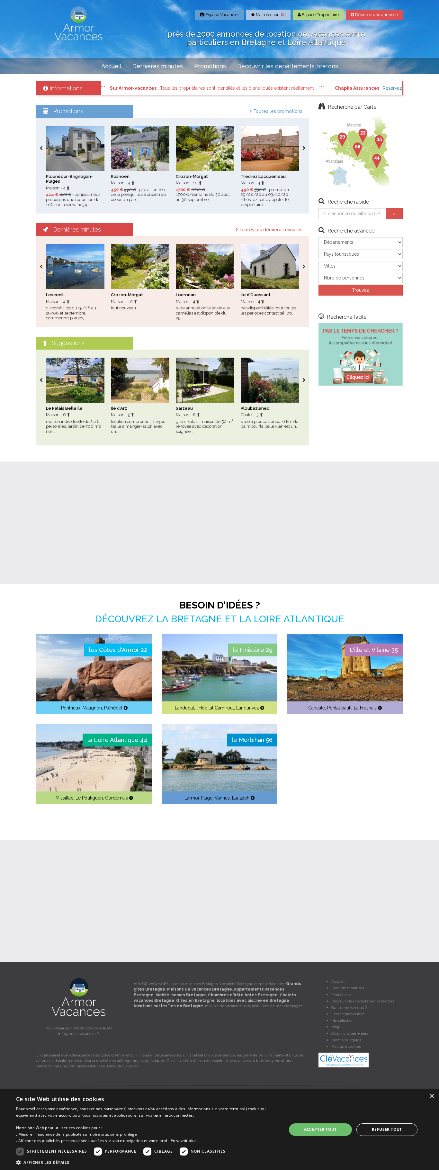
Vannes (222, 797)
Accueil (111, 66)
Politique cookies (346, 1046)
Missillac (64, 797)
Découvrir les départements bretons (287, 66)
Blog (335, 1027)
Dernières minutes (157, 66)
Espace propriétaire (348, 1014)
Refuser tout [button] (387, 1129)
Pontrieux (70, 707)
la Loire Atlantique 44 (117, 739)
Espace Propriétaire (320, 14)
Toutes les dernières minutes (270, 229)
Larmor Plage (198, 797)
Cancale (316, 707)
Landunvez (247, 707)
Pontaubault (339, 707)
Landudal (184, 707)
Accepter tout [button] (320, 1129)
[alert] (219, 1129)
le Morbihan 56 (252, 739)
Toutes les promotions (277, 111)
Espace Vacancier (221, 14)
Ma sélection (342, 1020)
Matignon (92, 707)
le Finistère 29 (253, 649)
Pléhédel (113, 707)
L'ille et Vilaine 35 (374, 649)
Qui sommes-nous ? (349, 1007)
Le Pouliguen (89, 797)
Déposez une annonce (376, 14)
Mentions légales (346, 1040)
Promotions (210, 66)
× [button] (431, 1096)
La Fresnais (365, 707)
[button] (147, 1162)
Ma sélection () (270, 14)
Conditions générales (349, 1033)
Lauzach (240, 797)
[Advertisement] (219, 523)
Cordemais (116, 797)
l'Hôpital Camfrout (215, 707)
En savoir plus (184, 1140)
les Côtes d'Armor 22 (118, 649)
